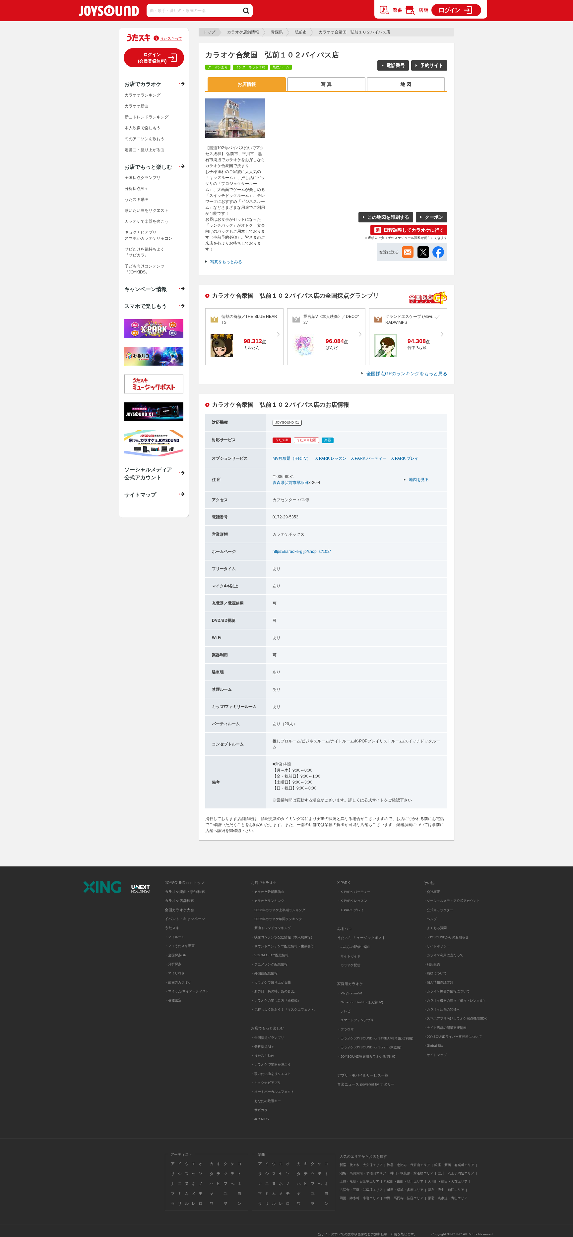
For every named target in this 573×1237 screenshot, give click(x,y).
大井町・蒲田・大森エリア (448, 1181)
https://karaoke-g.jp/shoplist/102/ (302, 551)
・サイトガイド (348, 956)
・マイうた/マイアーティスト (187, 991)
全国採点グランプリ (142, 177)
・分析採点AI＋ (262, 1046)
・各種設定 (173, 1000)
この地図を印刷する (388, 217)
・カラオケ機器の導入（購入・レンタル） (454, 1000)
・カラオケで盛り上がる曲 (271, 982)
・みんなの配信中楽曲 (353, 947)
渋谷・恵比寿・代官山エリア (408, 1165)
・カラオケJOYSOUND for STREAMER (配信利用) (375, 1038)
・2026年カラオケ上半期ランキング (278, 910)
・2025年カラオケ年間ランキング (276, 919)
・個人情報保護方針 (438, 982)
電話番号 (395, 65)
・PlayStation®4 (349, 993)
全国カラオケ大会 (179, 910)
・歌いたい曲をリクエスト (271, 1074)
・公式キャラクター (438, 910)
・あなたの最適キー (266, 1101)
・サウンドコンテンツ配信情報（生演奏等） (284, 946)
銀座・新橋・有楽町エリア (454, 1165)
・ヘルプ (430, 919)
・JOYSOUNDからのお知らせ (446, 937)
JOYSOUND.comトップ (184, 883)
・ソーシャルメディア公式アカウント (451, 901)
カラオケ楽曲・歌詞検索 (185, 892)
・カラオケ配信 (348, 965)
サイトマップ (140, 495)
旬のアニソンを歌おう (144, 139)
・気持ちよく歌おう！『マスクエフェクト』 (284, 1009)
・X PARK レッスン (352, 901)
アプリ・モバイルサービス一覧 (362, 1075)
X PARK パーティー (368, 458)
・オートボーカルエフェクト (272, 1091)
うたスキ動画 (137, 199)
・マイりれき (175, 973)
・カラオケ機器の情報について (446, 991)
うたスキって (171, 38)
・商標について (435, 973)
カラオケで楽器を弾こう (146, 221)
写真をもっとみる (226, 262)
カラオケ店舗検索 (179, 901)
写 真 (326, 84)
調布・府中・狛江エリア (446, 1190)
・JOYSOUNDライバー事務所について (452, 1036)
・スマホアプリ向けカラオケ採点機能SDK (455, 1018)
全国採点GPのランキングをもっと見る (406, 373)
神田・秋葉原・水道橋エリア (411, 1173)
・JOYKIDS (260, 1119)
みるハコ (344, 929)
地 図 (406, 84)
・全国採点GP (175, 955)
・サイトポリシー (436, 946)
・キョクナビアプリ (266, 1083)
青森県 (277, 32)
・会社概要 (431, 892)
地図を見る (419, 479)
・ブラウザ (345, 1029)
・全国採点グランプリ (267, 1037)
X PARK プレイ (404, 458)
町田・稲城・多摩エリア (405, 1190)
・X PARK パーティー (353, 892)
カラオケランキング (142, 95)
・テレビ (343, 1011)
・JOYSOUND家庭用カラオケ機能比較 (366, 1056)
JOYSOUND (109, 12)
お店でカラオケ (142, 84)
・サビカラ (259, 1110)
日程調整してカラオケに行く (414, 230)
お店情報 (246, 84)
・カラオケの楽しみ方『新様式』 (276, 1000)
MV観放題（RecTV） (292, 458)
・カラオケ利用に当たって (443, 955)
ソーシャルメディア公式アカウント (148, 473)
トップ (209, 32)
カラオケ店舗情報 (243, 32)
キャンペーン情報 (145, 289)
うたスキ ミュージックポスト (361, 938)
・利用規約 (431, 964)
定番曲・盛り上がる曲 (144, 149)
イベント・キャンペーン (185, 919)
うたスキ (172, 928)
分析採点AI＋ (136, 188)
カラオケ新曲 (137, 106)
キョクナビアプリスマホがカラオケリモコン (148, 235)
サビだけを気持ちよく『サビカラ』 (144, 252)
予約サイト (431, 65)
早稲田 (302, 482)
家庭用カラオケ (350, 984)
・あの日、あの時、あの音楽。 (274, 991)
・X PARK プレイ (350, 910)
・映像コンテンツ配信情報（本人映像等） (282, 937)
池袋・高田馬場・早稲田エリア (363, 1173)
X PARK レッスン (331, 458)
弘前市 (301, 32)
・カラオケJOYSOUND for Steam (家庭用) (369, 1047)
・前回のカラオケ (178, 982)
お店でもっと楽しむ (148, 167)
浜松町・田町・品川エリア (403, 1181)
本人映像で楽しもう (142, 128)
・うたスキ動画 (262, 1055)
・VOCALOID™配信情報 (269, 955)
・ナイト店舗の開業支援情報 (445, 1028)
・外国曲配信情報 (264, 973)
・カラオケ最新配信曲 (267, 892)
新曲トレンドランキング (146, 117)
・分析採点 (173, 964)
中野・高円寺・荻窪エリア (403, 1198)
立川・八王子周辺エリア (456, 1173)
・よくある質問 (435, 928)
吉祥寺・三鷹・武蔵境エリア (361, 1190)
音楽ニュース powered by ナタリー (366, 1084)
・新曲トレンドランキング (271, 928)
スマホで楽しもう (145, 306)
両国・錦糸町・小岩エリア (359, 1198)
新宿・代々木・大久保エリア (361, 1165)
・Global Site (433, 1045)
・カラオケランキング (267, 901)
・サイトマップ (435, 1055)
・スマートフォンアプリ (355, 1020)
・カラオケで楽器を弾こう (271, 1064)
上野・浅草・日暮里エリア (359, 1181)
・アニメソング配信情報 (269, 964)
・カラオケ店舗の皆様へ (441, 1009)
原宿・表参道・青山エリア (448, 1198)
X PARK (343, 883)
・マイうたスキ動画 (180, 946)
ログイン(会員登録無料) (152, 58)
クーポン (434, 217)
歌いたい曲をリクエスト (146, 210)
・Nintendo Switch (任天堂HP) (360, 1002)
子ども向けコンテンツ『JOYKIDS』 (144, 269)
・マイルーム (175, 937)
